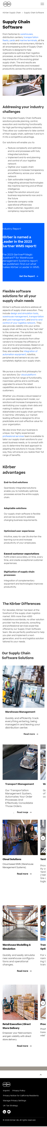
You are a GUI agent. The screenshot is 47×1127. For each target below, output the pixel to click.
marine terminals (28, 41)
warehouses (26, 34)
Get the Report (27, 276)
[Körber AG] (21, 4)
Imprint (6, 1091)
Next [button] (26, 813)
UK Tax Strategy (10, 1106)
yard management (16, 320)
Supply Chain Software (34, 13)
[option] (20, 779)
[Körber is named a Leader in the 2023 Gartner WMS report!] (23, 252)
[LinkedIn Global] (4, 1112)
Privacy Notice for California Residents (21, 1096)
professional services (13, 436)
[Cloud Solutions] (20, 837)
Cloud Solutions (12, 859)
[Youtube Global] (9, 1112)
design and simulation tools (24, 314)
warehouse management (15, 317)
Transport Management (19, 784)
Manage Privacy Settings (14, 1101)
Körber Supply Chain (12, 13)
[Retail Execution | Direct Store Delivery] (20, 1002)
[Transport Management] (20, 762)
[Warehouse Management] (23, 687)
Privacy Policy (18, 1091)
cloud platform (28, 375)
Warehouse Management (20, 712)
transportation (36, 317)
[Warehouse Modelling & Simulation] (20, 923)
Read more (29, 734)
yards (12, 41)
